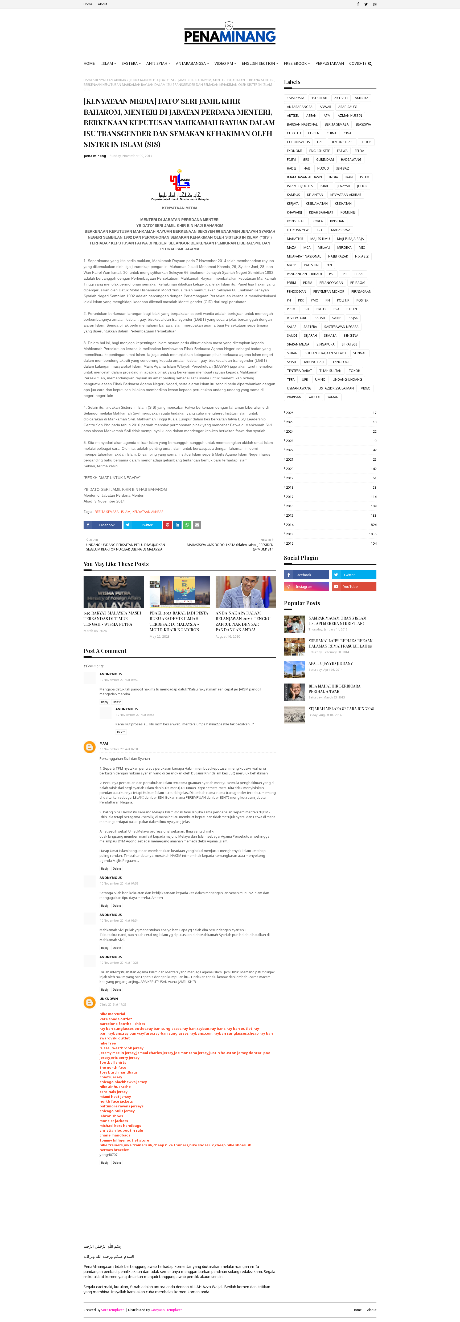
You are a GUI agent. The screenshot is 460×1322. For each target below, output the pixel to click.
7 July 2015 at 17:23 (113, 1004)
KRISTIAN (337, 221)
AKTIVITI (341, 98)
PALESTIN (311, 265)
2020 (331, 468)
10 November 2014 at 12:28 (119, 963)
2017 (331, 496)
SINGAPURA (326, 344)
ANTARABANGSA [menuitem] (191, 63)
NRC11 (292, 265)
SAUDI (292, 335)
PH (289, 300)
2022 (331, 450)
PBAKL (359, 274)
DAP (320, 142)
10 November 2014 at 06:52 (119, 680)
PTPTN (352, 309)
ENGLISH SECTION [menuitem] (258, 63)
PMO (314, 300)
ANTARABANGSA (300, 107)
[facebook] (358, 4)
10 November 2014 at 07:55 (135, 715)
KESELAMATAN (317, 203)
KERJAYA (293, 203)
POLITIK (343, 300)
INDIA (333, 177)
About (102, 4)
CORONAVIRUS (298, 142)
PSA (336, 309)
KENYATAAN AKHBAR (110, 80)
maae (104, 743)
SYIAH (291, 362)
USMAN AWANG (299, 388)
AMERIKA (361, 98)
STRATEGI (349, 344)
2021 (331, 459)
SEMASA (330, 335)
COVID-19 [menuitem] (358, 63)
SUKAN (292, 353)
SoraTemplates (113, 1310)
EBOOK (366, 142)
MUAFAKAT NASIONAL (304, 256)
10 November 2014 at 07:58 (119, 883)
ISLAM (125, 511)
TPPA (291, 379)
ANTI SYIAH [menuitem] (156, 63)
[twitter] (366, 4)
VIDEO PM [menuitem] (224, 63)
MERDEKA (344, 247)
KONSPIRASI (296, 221)
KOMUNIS (348, 212)
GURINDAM (325, 159)
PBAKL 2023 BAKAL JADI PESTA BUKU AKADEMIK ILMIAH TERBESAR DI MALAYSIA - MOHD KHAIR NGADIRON (179, 621)
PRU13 (321, 309)
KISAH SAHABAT (321, 212)
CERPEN (313, 133)
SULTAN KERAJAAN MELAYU (325, 353)
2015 (331, 515)
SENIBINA (351, 335)
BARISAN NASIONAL (302, 124)
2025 (331, 422)
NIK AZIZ (362, 256)
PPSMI (292, 309)
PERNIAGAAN (361, 291)
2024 (331, 431)
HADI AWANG (351, 159)
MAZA (291, 247)
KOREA (318, 221)
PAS (344, 274)
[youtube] (354, 586)
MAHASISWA (340, 230)
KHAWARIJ (294, 212)
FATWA (342, 150)
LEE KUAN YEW (298, 230)
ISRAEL (325, 186)
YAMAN (333, 397)
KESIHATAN (343, 203)
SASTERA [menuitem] (130, 63)
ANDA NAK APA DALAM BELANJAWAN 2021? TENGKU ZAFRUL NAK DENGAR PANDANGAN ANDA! (243, 621)
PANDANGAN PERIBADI (304, 274)
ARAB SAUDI (347, 107)
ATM (327, 115)
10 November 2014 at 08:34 (119, 920)
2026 (331, 412)
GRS (306, 159)
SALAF (291, 326)
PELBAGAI (357, 282)
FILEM (291, 159)
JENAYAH (344, 186)
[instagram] (374, 4)
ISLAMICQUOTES (300, 186)
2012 (331, 543)
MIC (362, 247)
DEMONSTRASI (342, 142)
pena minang (95, 156)
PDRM (307, 282)
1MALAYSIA (295, 98)
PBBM (291, 282)
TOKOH (354, 370)
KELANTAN (315, 194)
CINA (347, 133)
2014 (331, 524)
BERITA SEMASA (107, 511)
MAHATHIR (295, 238)
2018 (331, 487)
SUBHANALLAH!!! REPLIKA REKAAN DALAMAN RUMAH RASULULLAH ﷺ (341, 643)
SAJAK (353, 318)
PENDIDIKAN (296, 291)
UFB (305, 379)
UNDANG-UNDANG (347, 379)
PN (328, 300)
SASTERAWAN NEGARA (341, 326)
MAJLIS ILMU (320, 238)
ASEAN (311, 115)
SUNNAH (360, 353)
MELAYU (324, 247)
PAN (329, 265)
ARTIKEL (293, 115)
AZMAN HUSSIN (350, 115)
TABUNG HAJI (313, 362)
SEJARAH (310, 335)
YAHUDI (314, 397)
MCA (307, 247)
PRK (306, 309)
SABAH (320, 318)
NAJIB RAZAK (338, 256)
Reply (104, 702)
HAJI (307, 168)
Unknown (109, 998)
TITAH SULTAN (330, 370)
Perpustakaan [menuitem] (329, 63)
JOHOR (362, 186)
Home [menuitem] (89, 63)
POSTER (362, 300)
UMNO (320, 379)
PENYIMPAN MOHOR (328, 291)
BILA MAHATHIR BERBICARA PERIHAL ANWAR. (334, 689)
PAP (332, 274)
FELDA (359, 150)
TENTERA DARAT (299, 370)
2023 (331, 440)
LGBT (320, 230)
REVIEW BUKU (297, 318)
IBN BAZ (342, 168)
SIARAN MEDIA (298, 344)
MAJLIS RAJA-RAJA (350, 238)
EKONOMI (294, 150)
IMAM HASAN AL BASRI (304, 177)
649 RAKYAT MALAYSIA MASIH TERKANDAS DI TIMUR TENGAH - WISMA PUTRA (112, 618)
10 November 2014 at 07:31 (119, 749)
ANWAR (325, 107)
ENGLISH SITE (319, 150)
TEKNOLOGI (340, 362)
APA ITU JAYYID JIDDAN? (331, 663)
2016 (331, 506)
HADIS (292, 168)
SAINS (337, 318)
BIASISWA (363, 124)
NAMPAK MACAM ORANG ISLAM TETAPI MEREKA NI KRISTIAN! (338, 621)
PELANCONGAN (331, 282)
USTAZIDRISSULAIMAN (336, 388)
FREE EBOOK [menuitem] (295, 63)
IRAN (349, 177)
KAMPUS (293, 194)
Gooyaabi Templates (167, 1310)
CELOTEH (294, 133)
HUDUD (323, 168)
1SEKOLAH (319, 98)
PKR (301, 300)
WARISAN (294, 397)
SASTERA (310, 326)
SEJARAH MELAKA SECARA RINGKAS (341, 708)
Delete (117, 702)
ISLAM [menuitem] (107, 63)
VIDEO (366, 388)
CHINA (331, 133)
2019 (331, 478)
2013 (331, 534)
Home (88, 4)
